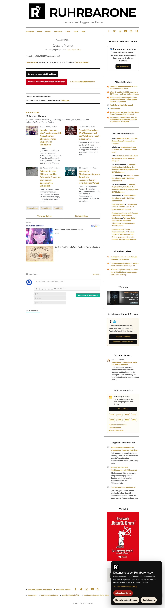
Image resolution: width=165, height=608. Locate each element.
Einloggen (65, 100)
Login (83, 31)
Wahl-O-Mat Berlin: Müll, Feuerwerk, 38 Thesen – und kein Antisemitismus (124, 93)
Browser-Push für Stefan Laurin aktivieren (46, 82)
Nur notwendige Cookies (126, 600)
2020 (127, 420)
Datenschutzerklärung (49, 595)
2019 (134, 420)
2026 (112, 415)
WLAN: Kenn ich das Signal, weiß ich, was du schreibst (124, 363)
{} (61, 288)
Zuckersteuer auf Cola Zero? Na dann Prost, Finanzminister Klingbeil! (124, 113)
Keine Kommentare (74, 50)
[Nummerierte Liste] (48, 288)
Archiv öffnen (123, 409)
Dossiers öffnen (115, 427)
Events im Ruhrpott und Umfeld (40, 589)
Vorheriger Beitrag (44, 216)
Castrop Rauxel (32, 208)
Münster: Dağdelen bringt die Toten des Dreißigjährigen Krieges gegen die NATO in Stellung (123, 99)
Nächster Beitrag (81, 216)
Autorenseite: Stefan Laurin (82, 82)
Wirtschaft (58, 31)
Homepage (30, 31)
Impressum (32, 595)
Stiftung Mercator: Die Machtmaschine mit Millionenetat (124, 468)
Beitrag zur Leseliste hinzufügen (42, 74)
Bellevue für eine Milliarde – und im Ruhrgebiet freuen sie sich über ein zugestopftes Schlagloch (123, 119)
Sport (76, 31)
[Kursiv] (39, 288)
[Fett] (36, 288)
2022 (112, 420)
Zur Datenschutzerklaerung (125, 586)
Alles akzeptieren (123, 593)
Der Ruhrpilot (115, 109)
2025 (119, 415)
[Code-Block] (58, 288)
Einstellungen (149, 600)
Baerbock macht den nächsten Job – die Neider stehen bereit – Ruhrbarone (125, 215)
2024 (127, 415)
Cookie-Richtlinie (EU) (70, 595)
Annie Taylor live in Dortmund (121, 105)
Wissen (48, 31)
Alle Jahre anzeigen (116, 430)
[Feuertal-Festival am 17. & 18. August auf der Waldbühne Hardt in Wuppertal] (71, 130)
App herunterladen (123, 336)
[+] (64, 288)
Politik (39, 31)
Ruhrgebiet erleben (63, 589)
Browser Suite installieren (123, 342)
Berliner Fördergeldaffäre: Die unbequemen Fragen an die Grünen (124, 448)
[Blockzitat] (55, 288)
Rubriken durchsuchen (118, 425)
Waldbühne (58, 208)
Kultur (68, 31)
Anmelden (96, 274)
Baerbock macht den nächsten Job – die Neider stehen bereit (124, 87)
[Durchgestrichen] (45, 288)
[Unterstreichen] (42, 288)
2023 (134, 415)
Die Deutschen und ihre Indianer (123, 487)
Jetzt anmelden (123, 66)
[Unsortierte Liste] (51, 288)
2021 (119, 420)
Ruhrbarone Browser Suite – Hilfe (96, 595)
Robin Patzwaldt (118, 204)
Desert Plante (46, 208)
